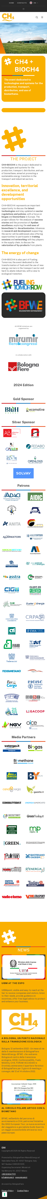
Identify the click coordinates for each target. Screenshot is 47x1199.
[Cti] (12, 631)
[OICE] (35, 725)
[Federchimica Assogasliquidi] (35, 658)
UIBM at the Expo (13, 983)
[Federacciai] (12, 658)
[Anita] (12, 523)
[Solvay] (23, 473)
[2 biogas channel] (35, 748)
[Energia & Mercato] (35, 803)
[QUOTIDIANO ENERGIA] (35, 856)
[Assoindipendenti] (35, 550)
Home (11, 3)
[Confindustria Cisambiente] (12, 617)
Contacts (22, 3)
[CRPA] (35, 617)
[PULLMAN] (12, 856)
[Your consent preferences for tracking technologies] (4, 1194)
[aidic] (35, 496)
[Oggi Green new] (12, 843)
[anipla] (35, 510)
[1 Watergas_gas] (12, 748)
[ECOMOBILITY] (12, 803)
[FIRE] (12, 698)
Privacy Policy (7, 1191)
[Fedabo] (35, 446)
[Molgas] (12, 460)
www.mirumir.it (21, 1177)
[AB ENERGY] (12, 433)
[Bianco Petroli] (12, 446)
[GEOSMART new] (12, 816)
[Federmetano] (12, 671)
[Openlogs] (35, 460)
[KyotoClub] (12, 711)
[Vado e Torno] (12, 897)
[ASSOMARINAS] (12, 564)
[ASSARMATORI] (12, 537)
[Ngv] (12, 725)
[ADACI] (12, 496)
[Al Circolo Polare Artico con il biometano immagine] (23, 1091)
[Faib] (12, 644)
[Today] (35, 883)
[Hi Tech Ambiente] (12, 829)
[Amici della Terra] (12, 510)
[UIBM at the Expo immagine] (23, 966)
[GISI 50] (35, 698)
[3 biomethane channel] (23, 761)
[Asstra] (12, 577)
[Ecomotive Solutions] (35, 410)
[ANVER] (35, 523)
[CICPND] (35, 577)
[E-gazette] (35, 789)
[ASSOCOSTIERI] (35, 537)
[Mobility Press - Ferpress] (35, 829)
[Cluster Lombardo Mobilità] (12, 604)
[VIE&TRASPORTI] (35, 897)
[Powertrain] (35, 843)
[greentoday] (35, 816)
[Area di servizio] (12, 776)
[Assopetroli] (35, 564)
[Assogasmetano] (12, 550)
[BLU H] (12, 410)
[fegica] (35, 671)
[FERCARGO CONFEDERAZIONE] (12, 684)
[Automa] (35, 433)
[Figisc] (35, 684)
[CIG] (12, 590)
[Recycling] (12, 870)
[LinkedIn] (23, 9)
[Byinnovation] (35, 776)
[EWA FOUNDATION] (35, 631)
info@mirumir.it (8, 1177)
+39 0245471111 (9, 1174)
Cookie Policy (23, 1191)
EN (34, 3)
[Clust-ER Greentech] (35, 590)
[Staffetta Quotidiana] (12, 883)
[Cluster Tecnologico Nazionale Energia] (35, 604)
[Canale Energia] (12, 789)
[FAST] (35, 644)
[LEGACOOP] (35, 711)
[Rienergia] (35, 870)
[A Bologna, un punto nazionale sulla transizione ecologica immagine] (23, 1022)
